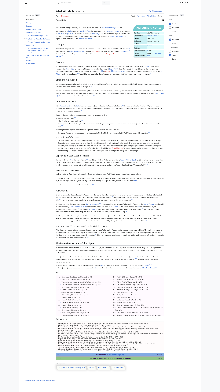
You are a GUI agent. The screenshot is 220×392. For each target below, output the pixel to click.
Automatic (175, 51)
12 (81, 110)
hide (37, 15)
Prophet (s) (70, 69)
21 (113, 197)
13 (75, 118)
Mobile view (50, 380)
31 (96, 234)
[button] (26, 3)
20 (93, 184)
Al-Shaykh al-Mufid (80, 207)
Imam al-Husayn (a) (153, 35)
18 (87, 159)
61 (148, 51)
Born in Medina (118, 368)
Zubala (146, 265)
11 (123, 105)
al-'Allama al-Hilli (119, 71)
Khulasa (108, 71)
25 (72, 206)
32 (88, 237)
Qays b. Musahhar (116, 36)
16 (149, 132)
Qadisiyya (70, 34)
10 (94, 95)
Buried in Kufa (103, 368)
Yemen (146, 66)
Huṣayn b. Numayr (113, 31)
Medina (149, 46)
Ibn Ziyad (61, 34)
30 (146, 220)
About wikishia (30, 380)
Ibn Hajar (95, 51)
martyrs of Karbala (85, 39)
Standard (175, 27)
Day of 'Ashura (149, 204)
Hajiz (102, 265)
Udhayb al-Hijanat (148, 268)
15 (62, 125)
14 (82, 120)
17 (70, 159)
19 (147, 164)
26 (139, 206)
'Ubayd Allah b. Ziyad (128, 160)
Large (174, 31)
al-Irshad (92, 209)
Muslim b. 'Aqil (85, 31)
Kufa (70, 31)
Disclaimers (40, 380)
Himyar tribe (110, 54)
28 (143, 208)
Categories (60, 364)
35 (156, 267)
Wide (174, 43)
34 (150, 264)
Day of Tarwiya (117, 148)
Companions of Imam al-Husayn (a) (71, 368)
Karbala (115, 207)
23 (132, 199)
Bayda (97, 268)
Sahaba (91, 368)
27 (79, 208)
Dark (174, 59)
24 (100, 203)
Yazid (135, 181)
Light (174, 55)
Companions (123, 51)
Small (174, 24)
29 (127, 211)
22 (60, 199)
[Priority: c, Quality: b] (163, 20)
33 (136, 258)
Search (106, 3)
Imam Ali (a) (95, 34)
